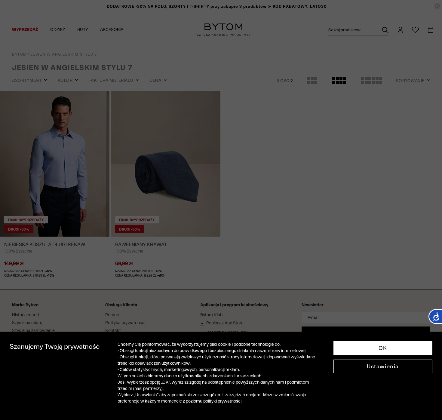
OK (383, 348)
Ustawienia (383, 366)
